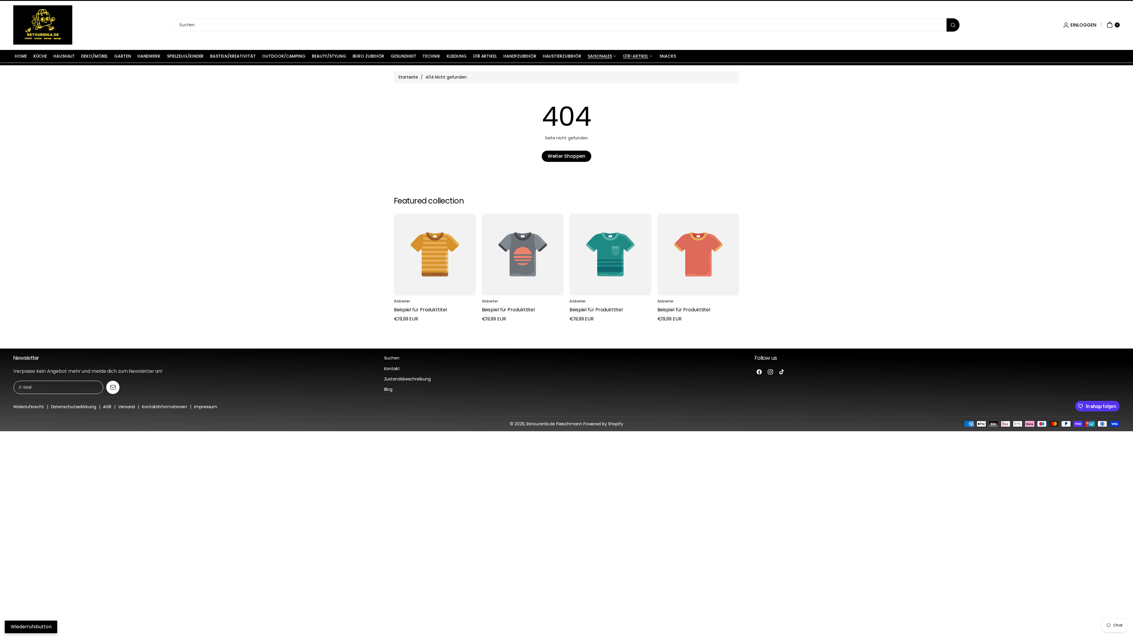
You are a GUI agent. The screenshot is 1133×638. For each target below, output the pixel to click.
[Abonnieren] (112, 387)
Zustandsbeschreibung (407, 379)
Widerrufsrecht (28, 407)
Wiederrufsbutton (31, 626)
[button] (1112, 24)
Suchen (392, 358)
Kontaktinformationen (164, 407)
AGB (107, 407)
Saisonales (600, 56)
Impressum (205, 407)
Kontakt (392, 369)
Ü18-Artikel (635, 56)
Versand (126, 407)
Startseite (408, 77)
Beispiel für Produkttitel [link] (420, 309)
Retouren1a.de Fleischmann (554, 424)
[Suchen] (953, 25)
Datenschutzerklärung (73, 407)
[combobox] (566, 25)
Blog (388, 389)
